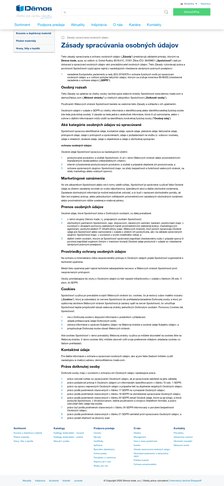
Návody (97, 437)
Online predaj (100, 453)
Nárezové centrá (181, 445)
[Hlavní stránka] (64, 37)
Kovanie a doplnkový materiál (33, 33)
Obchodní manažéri (183, 441)
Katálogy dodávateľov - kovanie (69, 432)
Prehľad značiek (141, 460)
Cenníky (97, 432)
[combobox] (189, 3)
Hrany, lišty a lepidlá (28, 48)
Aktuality (27, 480)
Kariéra (137, 445)
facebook (54, 480)
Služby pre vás (101, 465)
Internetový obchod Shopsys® (185, 480)
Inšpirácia (40, 480)
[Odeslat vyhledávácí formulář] (166, 12)
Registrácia (205, 3)
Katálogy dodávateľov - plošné (68, 437)
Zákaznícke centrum (183, 437)
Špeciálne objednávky (104, 449)
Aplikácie (98, 445)
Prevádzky (179, 432)
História (137, 432)
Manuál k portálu (62, 441)
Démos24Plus (191, 11)
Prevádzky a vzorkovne (105, 457)
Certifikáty (98, 441)
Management (140, 437)
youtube (78, 480)
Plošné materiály (26, 40)
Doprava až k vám (102, 461)
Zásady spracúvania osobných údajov (152, 449)
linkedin (66, 480)
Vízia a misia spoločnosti (145, 441)
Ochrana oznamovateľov (145, 464)
